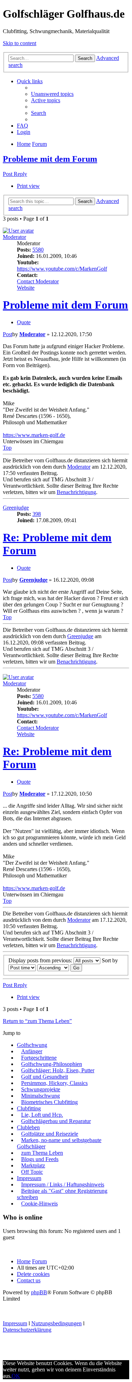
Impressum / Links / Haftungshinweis (62, 1184)
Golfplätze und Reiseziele (49, 1134)
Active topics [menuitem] (45, 100)
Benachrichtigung (76, 492)
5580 (38, 250)
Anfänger (31, 1051)
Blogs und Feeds (39, 1159)
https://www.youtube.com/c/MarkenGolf (62, 269)
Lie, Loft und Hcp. (42, 1115)
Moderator (14, 237)
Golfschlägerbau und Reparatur (56, 1121)
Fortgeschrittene (39, 1058)
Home (24, 1261)
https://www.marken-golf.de (34, 435)
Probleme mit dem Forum (50, 159)
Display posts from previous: (41, 960)
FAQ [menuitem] (22, 126)
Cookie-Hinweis (39, 1204)
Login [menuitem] (23, 132)
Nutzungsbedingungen (56, 1323)
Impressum (29, 1178)
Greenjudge (16, 508)
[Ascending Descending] (53, 967)
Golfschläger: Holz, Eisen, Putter (57, 1070)
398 (36, 514)
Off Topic (32, 1172)
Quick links (30, 81)
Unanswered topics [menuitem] (52, 94)
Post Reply (15, 174)
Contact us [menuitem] (28, 1280)
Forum (39, 1261)
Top (7, 448)
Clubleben (28, 1127)
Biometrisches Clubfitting (49, 1102)
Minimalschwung (40, 1096)
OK (16, 1376)
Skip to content (19, 43)
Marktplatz (33, 1165)
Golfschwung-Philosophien (51, 1064)
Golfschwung (32, 1045)
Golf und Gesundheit (44, 1077)
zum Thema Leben (42, 1153)
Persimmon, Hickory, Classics (54, 1083)
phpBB (39, 1292)
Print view (28, 186)
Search (85, 58)
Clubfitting (29, 1108)
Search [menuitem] (38, 113)
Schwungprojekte (40, 1089)
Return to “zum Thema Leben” (37, 1021)
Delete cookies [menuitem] (33, 1274)
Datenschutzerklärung (27, 1330)
